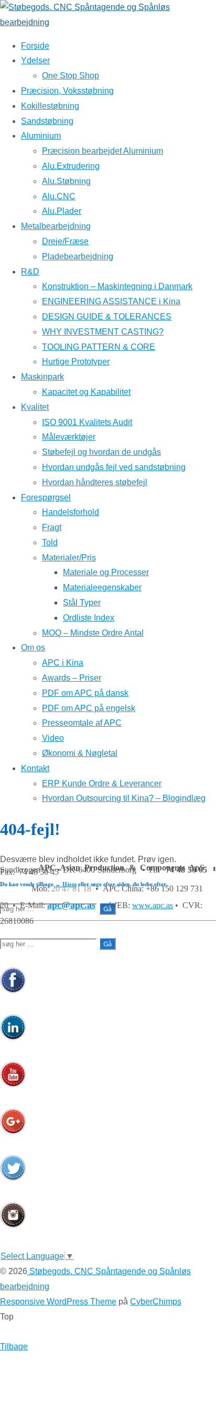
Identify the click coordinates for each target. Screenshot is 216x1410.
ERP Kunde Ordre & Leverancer (101, 783)
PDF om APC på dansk (85, 693)
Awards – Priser (71, 677)
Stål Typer (82, 602)
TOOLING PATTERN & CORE (98, 346)
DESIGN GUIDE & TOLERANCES (106, 316)
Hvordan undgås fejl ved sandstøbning (114, 467)
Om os (33, 647)
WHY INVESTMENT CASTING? (103, 331)
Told (50, 542)
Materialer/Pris (69, 557)
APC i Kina (62, 662)
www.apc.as (152, 905)
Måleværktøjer (68, 436)
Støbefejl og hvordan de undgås (101, 452)
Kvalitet (35, 407)
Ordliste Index (88, 617)
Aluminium (41, 135)
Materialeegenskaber (102, 587)
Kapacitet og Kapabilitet (86, 391)
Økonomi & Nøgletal (79, 753)
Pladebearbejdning (77, 256)
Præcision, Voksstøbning (67, 90)
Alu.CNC (58, 196)
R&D (30, 271)
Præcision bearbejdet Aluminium (102, 150)
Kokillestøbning (50, 105)
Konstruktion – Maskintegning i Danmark (117, 286)
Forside (35, 45)
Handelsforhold (70, 512)
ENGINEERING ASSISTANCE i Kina (111, 301)
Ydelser (35, 60)
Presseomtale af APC (82, 722)
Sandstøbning (47, 121)
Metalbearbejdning (56, 226)
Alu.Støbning (66, 181)
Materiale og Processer (106, 572)
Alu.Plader (61, 211)
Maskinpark (42, 376)
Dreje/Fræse (65, 241)
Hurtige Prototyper (76, 361)
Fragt (51, 527)
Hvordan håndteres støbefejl (94, 482)
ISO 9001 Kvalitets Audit (87, 422)
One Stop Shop (70, 75)
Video (53, 737)
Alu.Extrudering (71, 166)
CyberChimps (155, 1301)
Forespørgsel (46, 497)
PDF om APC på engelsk (88, 708)
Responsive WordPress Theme (58, 1301)
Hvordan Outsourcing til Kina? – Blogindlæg (124, 798)
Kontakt (35, 768)
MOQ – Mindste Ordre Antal (93, 632)
